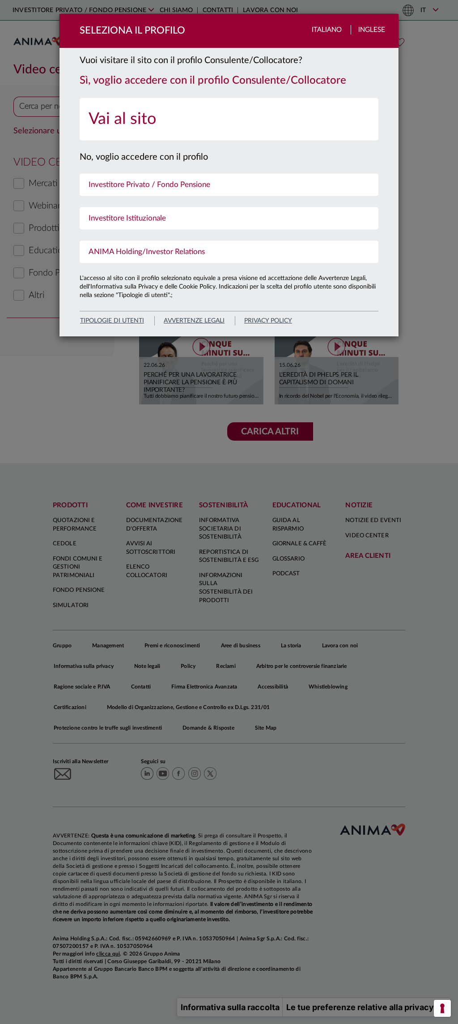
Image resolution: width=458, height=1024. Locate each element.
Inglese (371, 29)
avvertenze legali (194, 321)
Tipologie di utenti (112, 321)
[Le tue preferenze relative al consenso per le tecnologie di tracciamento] (442, 1008)
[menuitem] (229, 119)
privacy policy (268, 321)
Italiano (327, 29)
